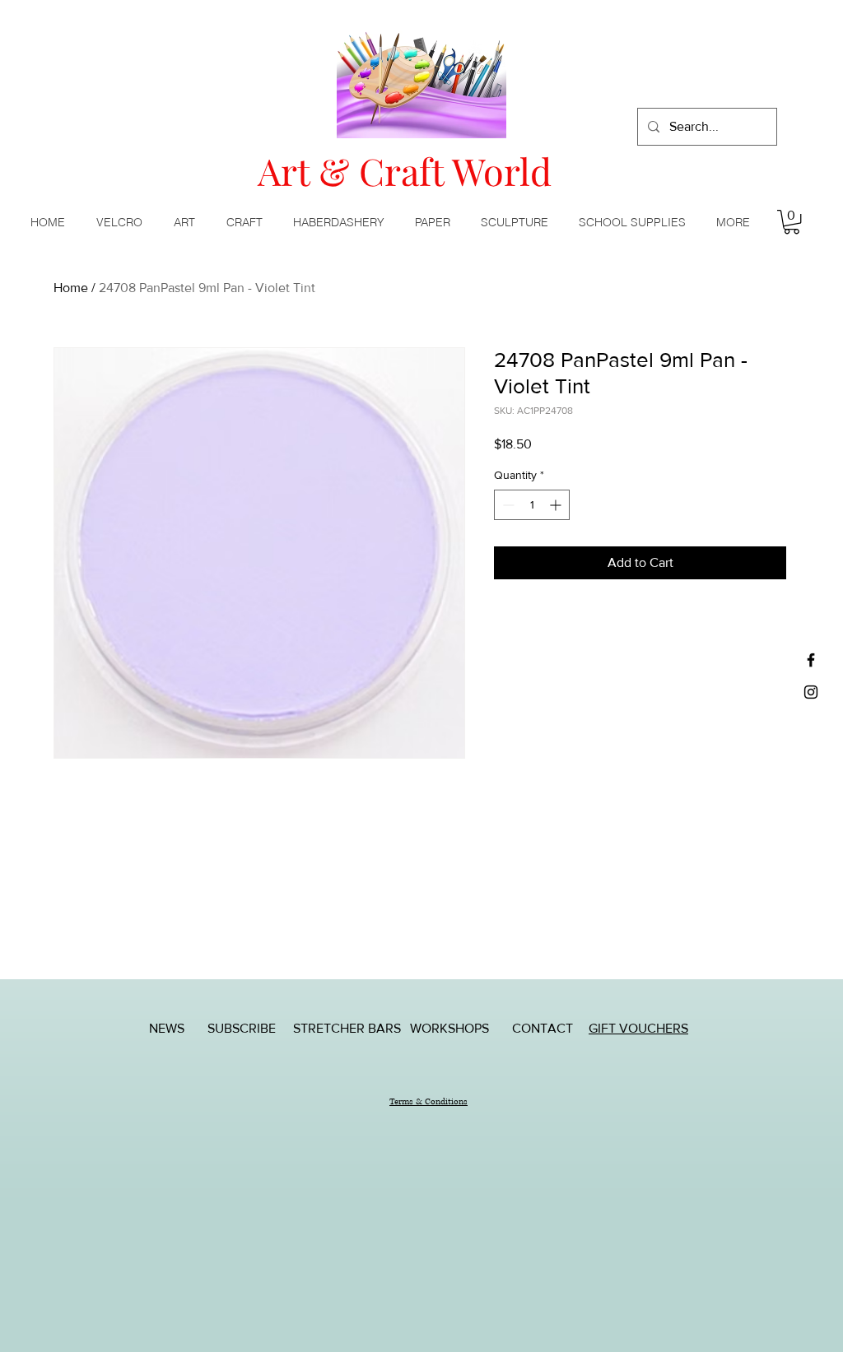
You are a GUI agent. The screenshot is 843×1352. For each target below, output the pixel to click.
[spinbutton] (532, 504)
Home (71, 288)
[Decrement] (506, 504)
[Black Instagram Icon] (811, 692)
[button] (187, 222)
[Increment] (557, 504)
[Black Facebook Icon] (811, 660)
